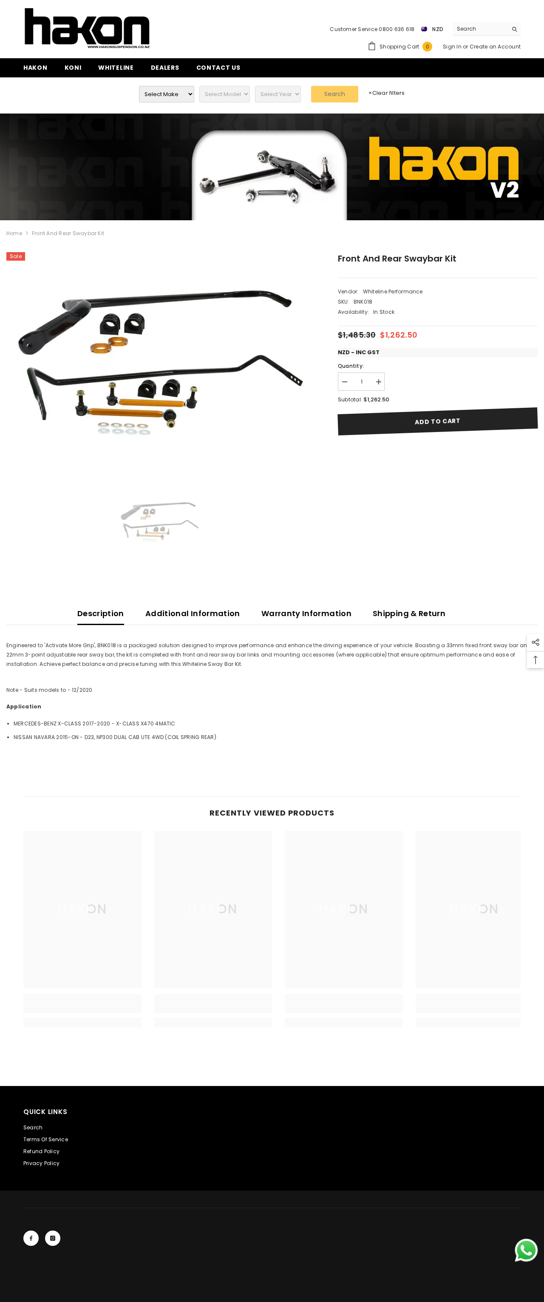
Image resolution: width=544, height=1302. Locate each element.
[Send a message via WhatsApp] (526, 1250)
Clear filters (386, 93)
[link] (272, 167)
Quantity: (351, 366)
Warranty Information (306, 613)
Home (14, 233)
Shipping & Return (409, 613)
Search (334, 94)
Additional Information (192, 613)
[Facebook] (31, 1238)
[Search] (487, 29)
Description (100, 613)
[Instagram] (52, 1238)
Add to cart (438, 421)
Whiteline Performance (393, 291)
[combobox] (480, 29)
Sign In (453, 46)
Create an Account (495, 46)
